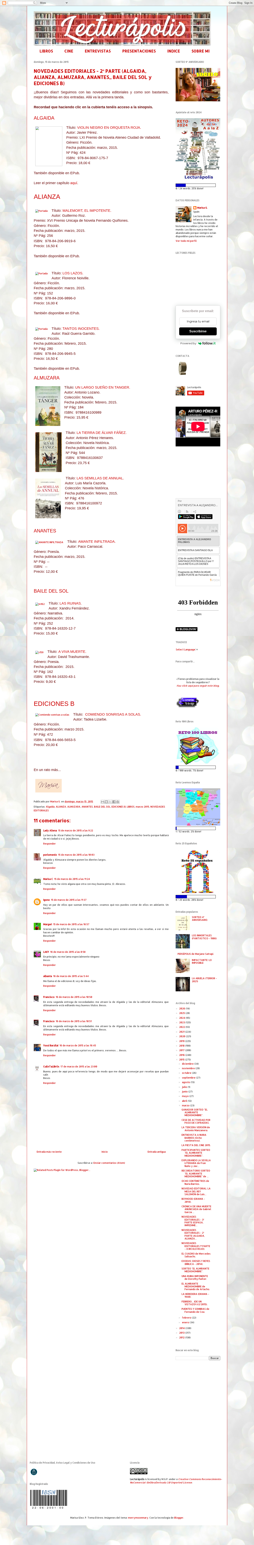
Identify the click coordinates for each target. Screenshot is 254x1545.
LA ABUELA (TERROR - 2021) (204, 980)
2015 (182, 1059)
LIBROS (46, 50)
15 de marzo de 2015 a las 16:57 (71, 924)
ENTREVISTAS (98, 50)
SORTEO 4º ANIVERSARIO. (200, 918)
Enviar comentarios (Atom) (109, 1162)
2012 (182, 1337)
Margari (47, 924)
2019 (182, 1041)
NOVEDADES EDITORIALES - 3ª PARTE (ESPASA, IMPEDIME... (193, 1221)
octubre (187, 1072)
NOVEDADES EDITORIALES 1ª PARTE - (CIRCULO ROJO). (196, 1246)
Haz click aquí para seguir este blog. (198, 685)
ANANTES (45, 530)
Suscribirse (198, 331)
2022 (182, 1026)
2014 (182, 1328)
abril (185, 1100)
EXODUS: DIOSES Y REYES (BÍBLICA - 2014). (196, 1262)
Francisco (49, 996)
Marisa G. (202, 207)
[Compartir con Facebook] (114, 802)
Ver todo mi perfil (186, 240)
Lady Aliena (50, 830)
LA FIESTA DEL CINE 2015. (196, 1145)
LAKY (46, 951)
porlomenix (50, 854)
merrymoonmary (138, 1517)
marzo (186, 1105)
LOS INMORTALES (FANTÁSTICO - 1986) (204, 937)
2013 (182, 1332)
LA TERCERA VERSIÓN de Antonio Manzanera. (196, 1129)
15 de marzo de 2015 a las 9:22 (75, 830)
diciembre (188, 1063)
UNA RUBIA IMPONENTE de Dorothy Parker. (195, 1277)
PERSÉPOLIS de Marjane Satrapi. (196, 953)
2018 (182, 1045)
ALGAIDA (44, 118)
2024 (182, 1017)
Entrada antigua (157, 1151)
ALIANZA (47, 196)
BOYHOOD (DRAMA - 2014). (193, 1200)
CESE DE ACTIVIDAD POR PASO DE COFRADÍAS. (196, 1121)
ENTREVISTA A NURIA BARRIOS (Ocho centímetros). (194, 1137)
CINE (68, 50)
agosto (186, 1082)
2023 (182, 1022)
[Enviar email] (182, 368)
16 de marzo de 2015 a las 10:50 (74, 996)
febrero (187, 1317)
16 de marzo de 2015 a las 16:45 (78, 1045)
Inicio (105, 1151)
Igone (46, 899)
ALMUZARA (47, 377)
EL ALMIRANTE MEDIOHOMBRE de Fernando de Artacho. (196, 1286)
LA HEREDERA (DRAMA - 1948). (195, 1295)
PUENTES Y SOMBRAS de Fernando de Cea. (195, 1310)
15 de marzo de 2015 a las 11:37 (69, 899)
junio (185, 1091)
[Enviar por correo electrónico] (103, 802)
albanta (47, 976)
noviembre (188, 1068)
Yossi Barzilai (50, 1045)
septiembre (189, 1077)
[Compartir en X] (110, 802)
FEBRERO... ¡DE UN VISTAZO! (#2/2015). (195, 1303)
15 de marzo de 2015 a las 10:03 (76, 854)
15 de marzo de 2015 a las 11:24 (72, 878)
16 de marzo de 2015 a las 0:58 (68, 951)
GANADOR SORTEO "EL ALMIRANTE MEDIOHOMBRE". (195, 1112)
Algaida (50, 806)
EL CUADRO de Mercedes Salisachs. (196, 1255)
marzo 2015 (142, 806)
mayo (185, 1096)
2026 (182, 1008)
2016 (182, 1055)
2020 (182, 1036)
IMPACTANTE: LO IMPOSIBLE (202, 961)
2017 (182, 1050)
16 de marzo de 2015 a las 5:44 (71, 976)
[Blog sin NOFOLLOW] (187, 707)
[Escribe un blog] (106, 802)
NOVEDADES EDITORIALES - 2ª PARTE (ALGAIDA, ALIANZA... (193, 1234)
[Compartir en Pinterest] (118, 802)
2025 (182, 1013)
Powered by (188, 343)
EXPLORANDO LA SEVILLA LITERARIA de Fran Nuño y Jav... (196, 1163)
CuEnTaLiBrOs (51, 1066)
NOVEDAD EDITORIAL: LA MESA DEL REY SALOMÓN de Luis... (196, 1191)
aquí (73, 183)
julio (185, 1086)
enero (186, 1322)
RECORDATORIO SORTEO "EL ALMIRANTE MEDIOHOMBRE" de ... (196, 1173)
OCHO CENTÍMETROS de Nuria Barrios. (195, 1182)
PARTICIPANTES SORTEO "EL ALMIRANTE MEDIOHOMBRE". (196, 1152)
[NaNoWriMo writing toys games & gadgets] (198, 185)
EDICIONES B (54, 703)
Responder (49, 843)
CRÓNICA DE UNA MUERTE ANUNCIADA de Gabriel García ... (196, 1209)
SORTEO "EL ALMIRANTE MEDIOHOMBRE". (195, 1270)
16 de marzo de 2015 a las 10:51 (74, 1021)
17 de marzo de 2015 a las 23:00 (79, 1066)
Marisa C (48, 878)
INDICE (173, 50)
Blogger (178, 1517)
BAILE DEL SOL (51, 591)
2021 (182, 1031)
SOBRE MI (200, 50)
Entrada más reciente (49, 1151)
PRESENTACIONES (139, 50)
